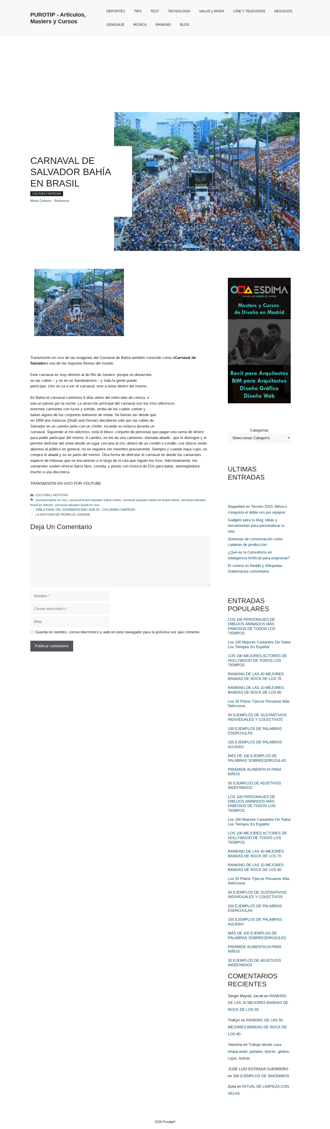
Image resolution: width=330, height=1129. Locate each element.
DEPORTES (115, 11)
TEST (154, 11)
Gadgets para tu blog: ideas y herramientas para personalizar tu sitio (256, 526)
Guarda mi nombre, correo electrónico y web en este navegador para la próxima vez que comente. (117, 632)
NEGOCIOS (283, 11)
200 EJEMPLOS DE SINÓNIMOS (261, 1076)
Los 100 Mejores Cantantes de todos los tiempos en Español (259, 644)
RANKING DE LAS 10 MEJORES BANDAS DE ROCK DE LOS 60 (256, 690)
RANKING (163, 24)
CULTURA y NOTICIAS (47, 193)
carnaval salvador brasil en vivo (77, 505)
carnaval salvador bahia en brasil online (151, 500)
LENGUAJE (115, 24)
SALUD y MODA (211, 11)
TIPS (137, 11)
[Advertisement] (165, 69)
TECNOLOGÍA (179, 11)
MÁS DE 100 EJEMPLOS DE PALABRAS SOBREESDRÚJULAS (257, 758)
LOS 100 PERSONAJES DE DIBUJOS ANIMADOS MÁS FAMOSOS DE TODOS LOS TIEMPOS (251, 626)
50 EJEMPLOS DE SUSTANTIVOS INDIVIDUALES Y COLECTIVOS (257, 717)
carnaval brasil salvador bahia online (95, 500)
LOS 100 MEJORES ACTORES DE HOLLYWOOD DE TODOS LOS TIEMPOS (257, 660)
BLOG (184, 24)
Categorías (259, 430)
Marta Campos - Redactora (49, 200)
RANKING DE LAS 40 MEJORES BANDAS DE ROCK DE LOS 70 (256, 676)
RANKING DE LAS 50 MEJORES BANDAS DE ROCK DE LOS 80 (257, 1027)
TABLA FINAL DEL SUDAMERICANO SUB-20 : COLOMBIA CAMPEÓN (85, 509)
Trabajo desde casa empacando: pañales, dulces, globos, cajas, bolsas (259, 1051)
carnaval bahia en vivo (51, 500)
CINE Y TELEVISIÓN (249, 11)
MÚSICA (140, 24)
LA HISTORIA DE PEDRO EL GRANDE (62, 514)
